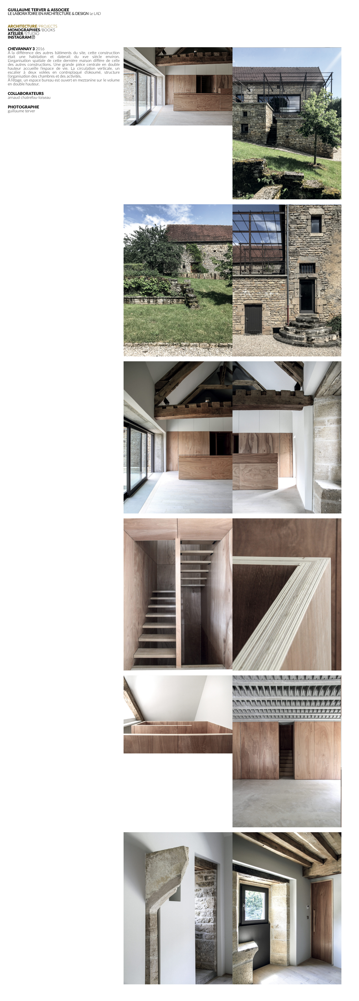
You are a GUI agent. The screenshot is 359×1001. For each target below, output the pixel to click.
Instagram (19, 37)
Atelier (23, 34)
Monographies (31, 30)
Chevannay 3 (21, 49)
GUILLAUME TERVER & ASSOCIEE (38, 10)
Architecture (32, 26)
